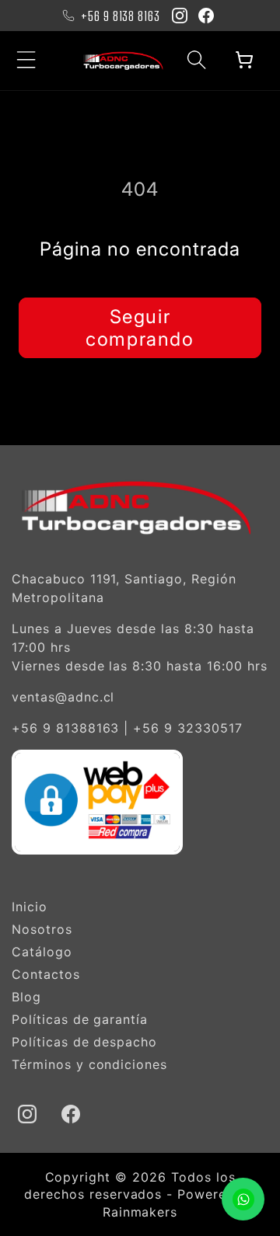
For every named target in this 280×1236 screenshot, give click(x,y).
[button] (26, 59)
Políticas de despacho (84, 1042)
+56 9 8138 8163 (120, 16)
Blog (26, 996)
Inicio (29, 906)
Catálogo (42, 951)
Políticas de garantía (80, 1019)
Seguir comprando (140, 327)
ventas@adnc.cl (63, 697)
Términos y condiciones (89, 1064)
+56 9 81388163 (65, 728)
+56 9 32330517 (187, 728)
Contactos (46, 974)
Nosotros (42, 929)
